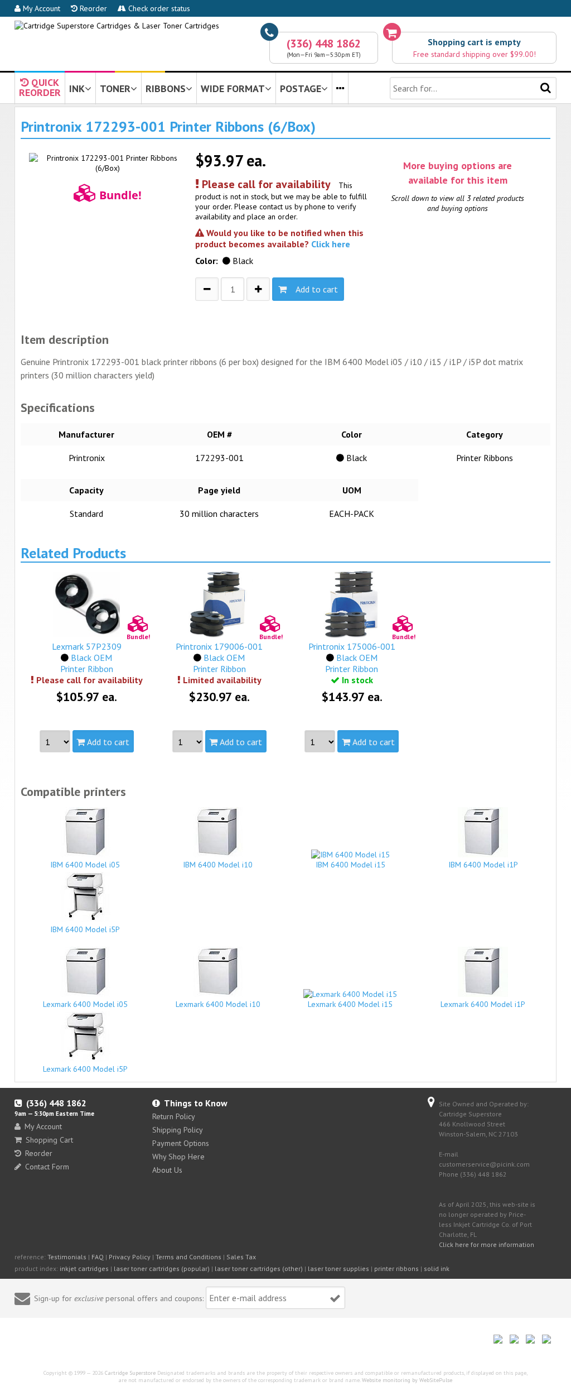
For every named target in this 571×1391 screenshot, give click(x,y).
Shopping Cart (49, 1140)
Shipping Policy (177, 1130)
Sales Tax (241, 1257)
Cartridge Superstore (130, 1372)
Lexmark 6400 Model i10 (218, 1004)
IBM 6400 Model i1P (483, 865)
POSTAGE (300, 88)
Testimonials (66, 1257)
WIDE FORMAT (233, 88)
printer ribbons (396, 1268)
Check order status (158, 8)
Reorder (92, 8)
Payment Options (180, 1143)
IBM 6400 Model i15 (350, 865)
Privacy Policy (130, 1257)
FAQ (97, 1257)
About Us (167, 1170)
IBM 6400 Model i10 (218, 865)
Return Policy (173, 1116)
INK (77, 88)
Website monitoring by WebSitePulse (407, 1380)
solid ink (436, 1268)
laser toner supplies (338, 1268)
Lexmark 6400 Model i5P (85, 1069)
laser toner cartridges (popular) (162, 1268)
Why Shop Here (178, 1157)
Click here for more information (486, 1244)
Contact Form (47, 1167)
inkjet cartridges (84, 1268)
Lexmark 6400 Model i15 (350, 1004)
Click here (330, 244)
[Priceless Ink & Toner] (116, 26)
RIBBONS (166, 88)
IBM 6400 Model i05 (85, 865)
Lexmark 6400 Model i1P (483, 1004)
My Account (40, 8)
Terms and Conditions (188, 1257)
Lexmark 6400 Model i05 (85, 1004)
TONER (115, 88)
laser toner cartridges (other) (259, 1268)
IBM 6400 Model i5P (85, 929)
